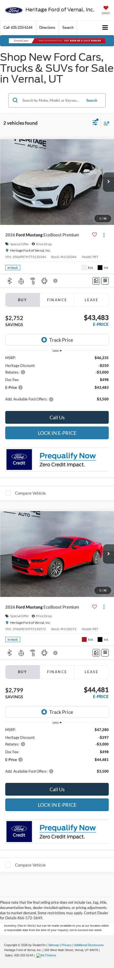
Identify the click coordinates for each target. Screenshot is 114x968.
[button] (18, 28)
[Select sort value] (105, 123)
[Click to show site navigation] (105, 28)
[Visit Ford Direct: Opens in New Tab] (47, 955)
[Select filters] (95, 123)
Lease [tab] (91, 300)
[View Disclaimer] (56, 281)
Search (91, 100)
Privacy (66, 945)
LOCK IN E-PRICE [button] (57, 433)
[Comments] (96, 281)
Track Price (61, 340)
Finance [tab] (57, 300)
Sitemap (53, 945)
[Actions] (104, 235)
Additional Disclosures (89, 945)
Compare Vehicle (30, 493)
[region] (57, 381)
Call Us (57, 417)
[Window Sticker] (105, 281)
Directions (47, 27)
